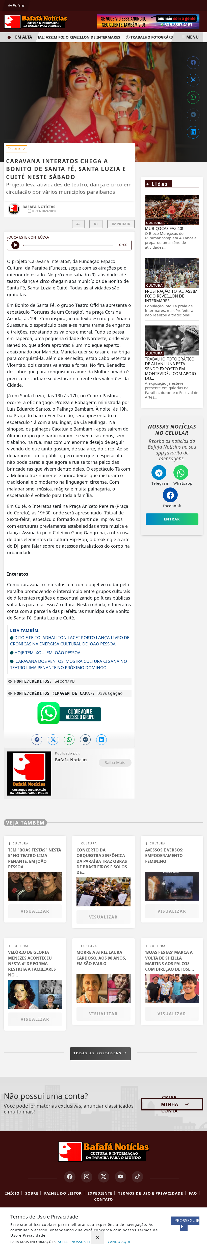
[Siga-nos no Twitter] (103, 1177)
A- (78, 223)
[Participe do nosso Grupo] (69, 715)
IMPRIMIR (121, 223)
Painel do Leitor (63, 1193)
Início (12, 1193)
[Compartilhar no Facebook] (193, 62)
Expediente (100, 1193)
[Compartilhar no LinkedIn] (193, 132)
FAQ (193, 1193)
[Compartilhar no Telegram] (193, 115)
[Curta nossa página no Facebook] (69, 1177)
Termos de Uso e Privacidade (150, 1193)
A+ (96, 223)
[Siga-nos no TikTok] (137, 1177)
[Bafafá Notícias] (36, 21)
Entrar (18, 5)
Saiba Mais (115, 762)
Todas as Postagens (98, 1053)
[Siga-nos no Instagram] (86, 1177)
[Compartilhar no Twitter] (193, 80)
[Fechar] (97, 1237)
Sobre (31, 1193)
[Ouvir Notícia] (15, 245)
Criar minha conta (169, 1104)
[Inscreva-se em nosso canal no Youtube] (120, 1177)
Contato (103, 1199)
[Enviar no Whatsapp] (193, 97)
